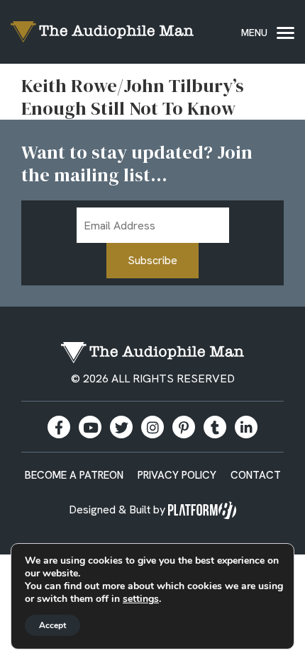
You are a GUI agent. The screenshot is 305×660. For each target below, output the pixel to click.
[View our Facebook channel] (90, 427)
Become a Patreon (74, 475)
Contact (256, 475)
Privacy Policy (177, 475)
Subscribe (152, 260)
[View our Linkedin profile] (246, 427)
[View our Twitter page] (121, 427)
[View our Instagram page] (152, 427)
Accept (52, 625)
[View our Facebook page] (59, 427)
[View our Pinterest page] (183, 427)
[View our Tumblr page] (215, 427)
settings (141, 599)
